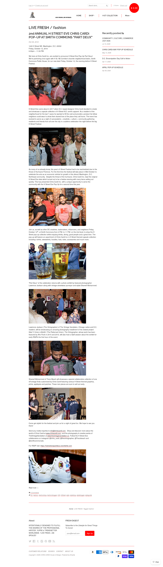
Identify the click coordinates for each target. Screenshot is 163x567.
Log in (31, 5)
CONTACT (59, 551)
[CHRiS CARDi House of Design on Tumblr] (38, 541)
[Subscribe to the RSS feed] (123, 33)
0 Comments (35, 493)
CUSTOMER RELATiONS (37, 551)
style (67, 495)
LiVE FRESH (39, 27)
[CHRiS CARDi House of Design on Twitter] (30, 541)
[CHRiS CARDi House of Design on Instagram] (42, 541)
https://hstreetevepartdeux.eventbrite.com (56, 446)
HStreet (63, 495)
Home (71, 509)
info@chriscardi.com (58, 431)
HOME (78, 16)
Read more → (33, 488)
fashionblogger (52, 495)
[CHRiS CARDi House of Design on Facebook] (34, 541)
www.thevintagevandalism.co (58, 436)
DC (32, 495)
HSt (59, 495)
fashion (35, 495)
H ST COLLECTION (110, 16)
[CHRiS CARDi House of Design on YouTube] (49, 541)
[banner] (51, 15)
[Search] (107, 5)
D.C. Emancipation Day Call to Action (116, 58)
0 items (116, 5)
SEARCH (51, 551)
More (127, 16)
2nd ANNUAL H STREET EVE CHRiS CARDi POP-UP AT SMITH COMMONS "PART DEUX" (60, 35)
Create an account (41, 5)
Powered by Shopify (68, 555)
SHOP (91, 16)
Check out (123, 5)
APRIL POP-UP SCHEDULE (112, 67)
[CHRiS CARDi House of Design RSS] (54, 541)
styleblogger (80, 495)
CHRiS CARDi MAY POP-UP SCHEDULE (117, 49)
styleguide (88, 495)
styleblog (73, 495)
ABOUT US (69, 551)
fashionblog (43, 495)
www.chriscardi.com (53, 433)
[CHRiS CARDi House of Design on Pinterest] (46, 541)
